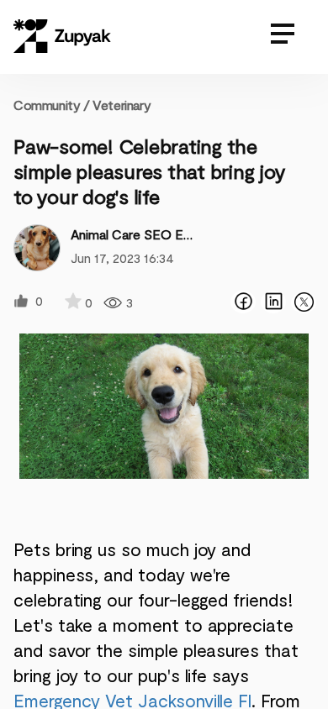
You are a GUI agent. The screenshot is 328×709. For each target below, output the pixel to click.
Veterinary (122, 105)
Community (51, 105)
